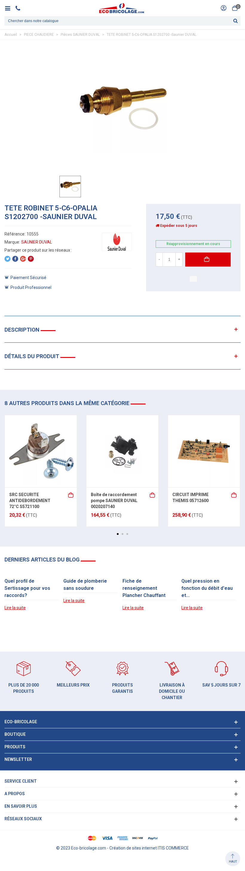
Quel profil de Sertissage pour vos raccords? (27, 588)
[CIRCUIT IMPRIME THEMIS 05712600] (204, 451)
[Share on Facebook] (15, 259)
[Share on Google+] (23, 259)
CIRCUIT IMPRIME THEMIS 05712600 (190, 497)
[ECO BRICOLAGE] (121, 8)
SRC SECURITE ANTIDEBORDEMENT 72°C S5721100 (29, 500)
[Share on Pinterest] (31, 259)
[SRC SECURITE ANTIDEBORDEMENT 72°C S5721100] (41, 451)
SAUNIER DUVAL (36, 242)
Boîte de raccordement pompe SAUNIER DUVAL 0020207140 (114, 500)
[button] (118, 534)
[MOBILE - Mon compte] (223, 8)
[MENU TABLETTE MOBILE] (9, 8)
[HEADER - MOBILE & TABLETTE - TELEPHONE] (20, 8)
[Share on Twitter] (7, 259)
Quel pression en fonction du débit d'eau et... (207, 588)
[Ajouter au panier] (71, 494)
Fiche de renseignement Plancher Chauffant (144, 588)
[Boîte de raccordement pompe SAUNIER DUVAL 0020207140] (122, 451)
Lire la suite (15, 607)
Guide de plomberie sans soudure (85, 584)
